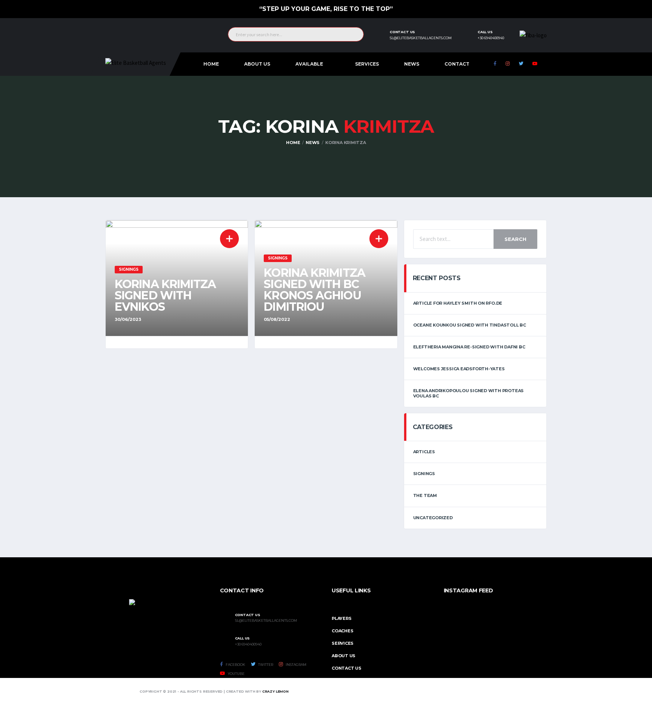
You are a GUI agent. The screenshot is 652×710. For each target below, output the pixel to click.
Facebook (235, 664)
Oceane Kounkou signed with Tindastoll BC (469, 325)
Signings (424, 473)
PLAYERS (341, 618)
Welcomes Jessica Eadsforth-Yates (459, 368)
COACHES (342, 630)
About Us (257, 64)
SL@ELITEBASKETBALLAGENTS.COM (266, 621)
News (411, 64)
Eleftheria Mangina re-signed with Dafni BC (469, 347)
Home (211, 64)
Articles (424, 451)
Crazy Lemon (275, 691)
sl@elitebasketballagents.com (421, 38)
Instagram (295, 664)
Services (367, 64)
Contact (456, 64)
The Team (425, 495)
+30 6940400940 (491, 38)
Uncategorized (433, 517)
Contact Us (346, 668)
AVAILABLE (309, 64)
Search (515, 239)
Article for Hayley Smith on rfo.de (458, 303)
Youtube (235, 674)
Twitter (265, 664)
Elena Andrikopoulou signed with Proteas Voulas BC (468, 393)
